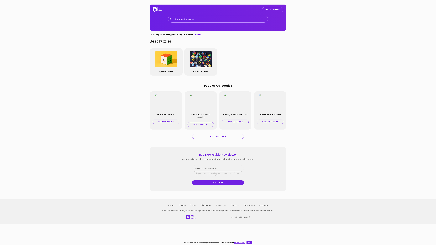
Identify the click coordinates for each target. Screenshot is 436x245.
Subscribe (218, 182)
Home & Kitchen (166, 114)
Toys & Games (186, 34)
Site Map (263, 205)
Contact (235, 205)
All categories (170, 34)
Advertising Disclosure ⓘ (241, 217)
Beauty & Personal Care (235, 114)
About (171, 205)
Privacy (182, 205)
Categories (249, 205)
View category (166, 121)
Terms (193, 205)
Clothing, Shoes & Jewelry (200, 116)
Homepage (155, 34)
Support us (221, 205)
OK (249, 243)
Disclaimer (206, 205)
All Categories (273, 9)
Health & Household (270, 114)
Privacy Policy (216, 175)
